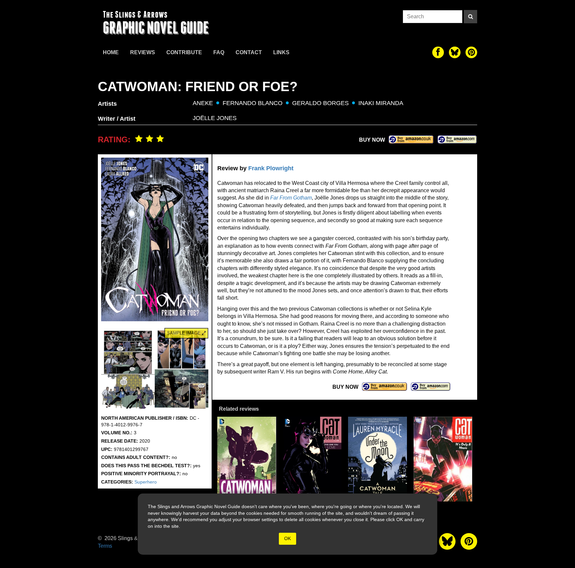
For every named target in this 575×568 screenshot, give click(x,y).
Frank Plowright (270, 168)
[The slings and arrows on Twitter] (455, 52)
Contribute (184, 52)
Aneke (203, 103)
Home (111, 52)
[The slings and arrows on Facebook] (438, 52)
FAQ (218, 52)
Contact (249, 52)
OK (287, 538)
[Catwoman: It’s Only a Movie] (443, 459)
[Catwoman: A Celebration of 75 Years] (246, 459)
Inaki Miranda (380, 103)
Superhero (145, 482)
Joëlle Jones (215, 118)
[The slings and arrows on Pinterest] (471, 52)
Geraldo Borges (320, 103)
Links (281, 52)
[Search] (470, 16)
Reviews (142, 52)
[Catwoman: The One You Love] (312, 459)
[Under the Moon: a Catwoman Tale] (377, 459)
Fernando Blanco (253, 103)
